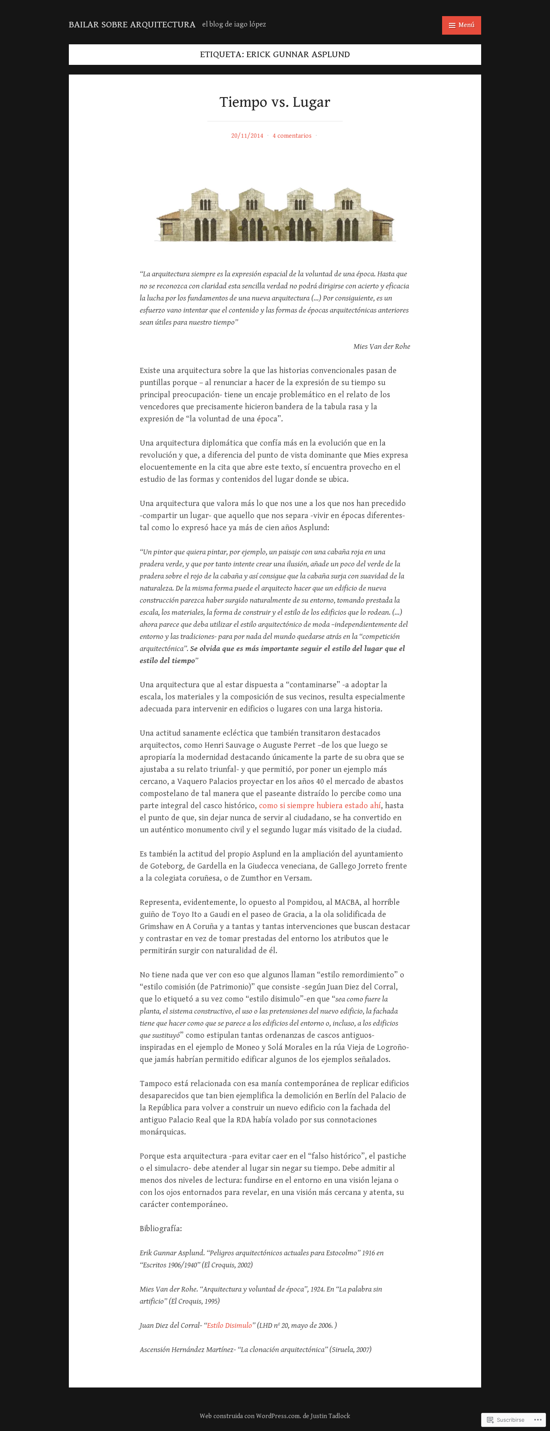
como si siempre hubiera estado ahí (320, 806)
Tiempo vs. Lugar (275, 102)
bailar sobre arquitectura (132, 24)
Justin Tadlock (330, 1416)
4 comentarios (292, 136)
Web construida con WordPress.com (250, 1416)
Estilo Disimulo (229, 1325)
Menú (466, 25)
